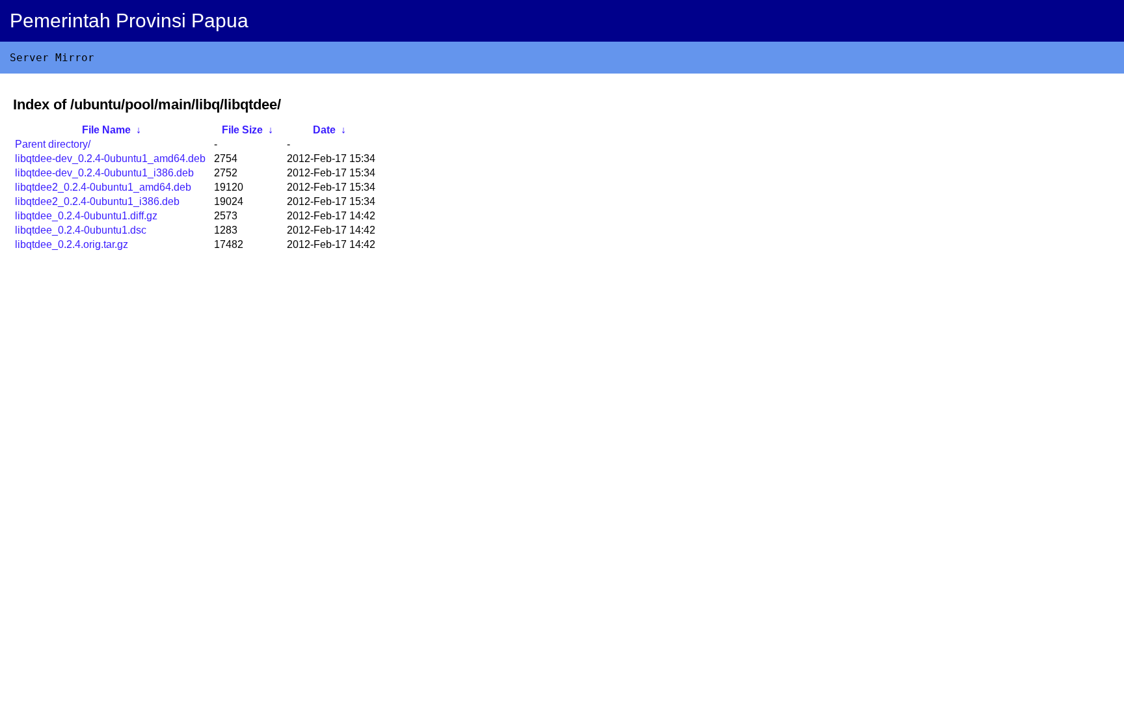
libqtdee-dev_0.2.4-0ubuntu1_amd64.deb (110, 158)
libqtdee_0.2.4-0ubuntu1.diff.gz (86, 215)
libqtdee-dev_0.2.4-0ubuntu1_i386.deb (104, 172)
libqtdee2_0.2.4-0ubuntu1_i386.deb (97, 201)
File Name (106, 129)
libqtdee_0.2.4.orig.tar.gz (71, 244)
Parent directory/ (52, 144)
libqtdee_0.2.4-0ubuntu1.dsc (80, 230)
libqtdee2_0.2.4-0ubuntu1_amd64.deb (103, 187)
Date (324, 129)
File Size (242, 129)
